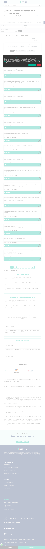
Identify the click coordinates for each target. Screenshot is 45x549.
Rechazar (34, 65)
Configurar (38, 65)
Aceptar (30, 65)
